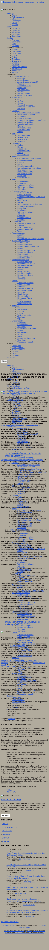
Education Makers (29, 644)
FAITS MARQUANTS (9, 827)
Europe (20, 660)
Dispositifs (16, 382)
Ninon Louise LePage (21, 388)
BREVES (5, 838)
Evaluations (21, 440)
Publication (21, 528)
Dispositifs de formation (26, 467)
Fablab (20, 551)
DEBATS (5, 824)
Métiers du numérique (25, 539)
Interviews (15, 371)
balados (12, 530)
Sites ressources (23, 482)
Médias (14, 509)
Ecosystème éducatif (25, 640)
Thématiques (11, 426)
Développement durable (26, 616)
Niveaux (10, 696)
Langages (15, 495)
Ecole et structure (23, 637)
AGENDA (5, 841)
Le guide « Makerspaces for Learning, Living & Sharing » (22, 460)
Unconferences (36, 469)
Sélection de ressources (21, 593)
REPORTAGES (7, 834)
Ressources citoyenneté (26, 602)
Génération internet (24, 642)
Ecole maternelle (18, 700)
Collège (15, 704)
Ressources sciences (25, 604)
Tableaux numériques (25, 564)
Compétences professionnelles (28, 465)
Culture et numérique (25, 457)
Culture (20, 455)
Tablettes (20, 566)
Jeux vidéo (21, 493)
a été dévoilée (12, 464)
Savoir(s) (10, 390)
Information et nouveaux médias (29, 520)
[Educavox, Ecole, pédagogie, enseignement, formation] (22, 2)
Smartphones (22, 562)
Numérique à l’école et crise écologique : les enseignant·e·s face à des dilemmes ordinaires (24, 900)
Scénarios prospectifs (25, 581)
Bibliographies (22, 595)
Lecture (20, 505)
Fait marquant (12, 386)
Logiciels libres (23, 619)
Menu (4, 361)
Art (18, 451)
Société (15, 633)
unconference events (17, 646)
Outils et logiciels (23, 623)
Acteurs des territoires (25, 635)
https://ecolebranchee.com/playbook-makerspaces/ (21, 425)
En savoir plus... (25, 859)
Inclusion (20, 686)
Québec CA (11, 792)
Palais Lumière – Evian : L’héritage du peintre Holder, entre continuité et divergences (26, 877)
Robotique (21, 629)
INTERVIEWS (7, 831)
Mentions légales (9, 925)
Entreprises (21, 535)
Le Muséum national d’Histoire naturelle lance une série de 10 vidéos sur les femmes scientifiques (27, 911)
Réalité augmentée (24, 625)
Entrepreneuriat (23, 533)
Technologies (22, 631)
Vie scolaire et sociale (25, 694)
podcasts (11, 719)
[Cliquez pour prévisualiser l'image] (24, 393)
